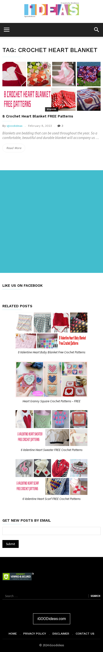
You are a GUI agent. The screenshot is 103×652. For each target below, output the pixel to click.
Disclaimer (60, 633)
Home (13, 633)
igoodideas (15, 125)
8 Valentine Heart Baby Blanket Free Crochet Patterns (51, 352)
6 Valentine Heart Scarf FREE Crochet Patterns (51, 499)
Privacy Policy (34, 633)
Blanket (51, 109)
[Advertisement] (51, 221)
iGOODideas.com (51, 618)
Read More (15, 149)
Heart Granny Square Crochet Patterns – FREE (51, 401)
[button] (96, 29)
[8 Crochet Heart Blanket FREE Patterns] (51, 86)
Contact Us (85, 633)
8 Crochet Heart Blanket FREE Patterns (37, 116)
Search (95, 596)
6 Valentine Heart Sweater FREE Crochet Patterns (51, 450)
